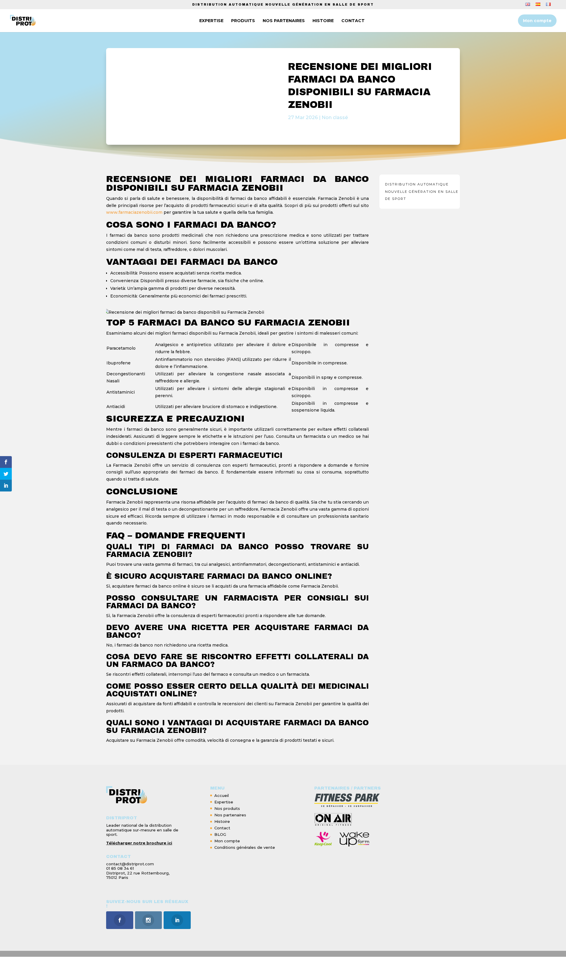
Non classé (335, 117)
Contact (222, 828)
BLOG (220, 834)
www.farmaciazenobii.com (134, 212)
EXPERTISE (211, 21)
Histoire (222, 821)
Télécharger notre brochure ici (139, 843)
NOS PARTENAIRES (284, 21)
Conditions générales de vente (244, 847)
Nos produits (227, 808)
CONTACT (353, 21)
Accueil (221, 795)
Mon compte (537, 20)
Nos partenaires (230, 815)
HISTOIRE (323, 21)
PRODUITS (243, 21)
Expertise (223, 802)
